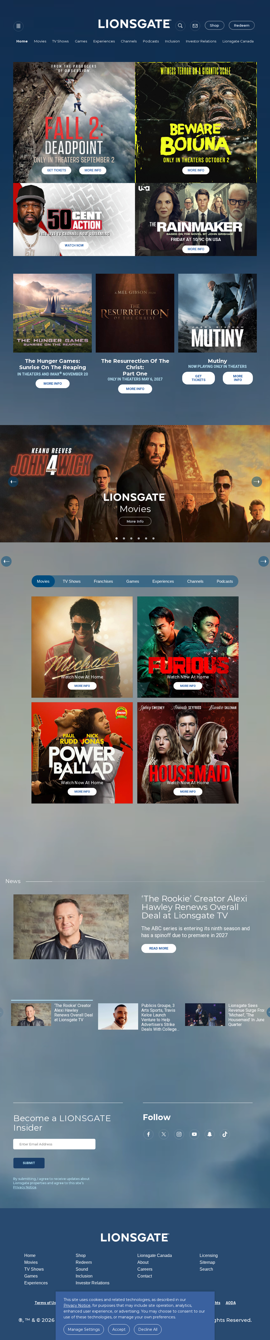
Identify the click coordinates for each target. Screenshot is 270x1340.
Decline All (147, 1329)
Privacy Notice (24, 1187)
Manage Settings (84, 1329)
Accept (119, 1329)
